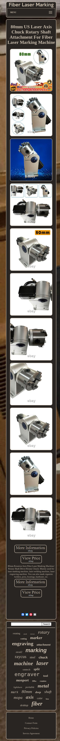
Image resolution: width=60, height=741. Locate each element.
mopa (18, 697)
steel (32, 657)
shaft (48, 692)
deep (38, 692)
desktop (24, 705)
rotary (44, 632)
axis (30, 697)
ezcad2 (19, 652)
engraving (22, 643)
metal (43, 685)
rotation (43, 681)
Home (31, 718)
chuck (43, 657)
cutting (23, 638)
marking (36, 650)
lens (47, 699)
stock (25, 634)
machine (23, 663)
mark (14, 692)
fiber (37, 704)
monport (22, 680)
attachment (43, 644)
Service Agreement (31, 733)
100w (34, 681)
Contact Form (31, 723)
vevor (32, 634)
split (37, 669)
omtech (26, 669)
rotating (16, 633)
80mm (27, 691)
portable (30, 687)
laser (42, 663)
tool (45, 675)
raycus (20, 656)
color (39, 698)
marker (36, 638)
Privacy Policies (31, 728)
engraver (27, 675)
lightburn (18, 687)
